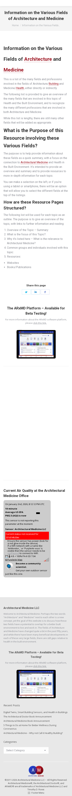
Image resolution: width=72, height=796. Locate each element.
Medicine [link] (13, 70)
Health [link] (20, 88)
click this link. (40, 323)
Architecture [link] (38, 59)
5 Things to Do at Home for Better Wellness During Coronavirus (29, 727)
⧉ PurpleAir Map (13, 559)
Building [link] (54, 83)
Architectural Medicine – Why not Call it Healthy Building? (33, 733)
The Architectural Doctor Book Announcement (27, 716)
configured (13, 553)
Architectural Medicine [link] (34, 162)
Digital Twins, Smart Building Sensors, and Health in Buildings (35, 712)
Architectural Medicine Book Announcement (26, 720)
